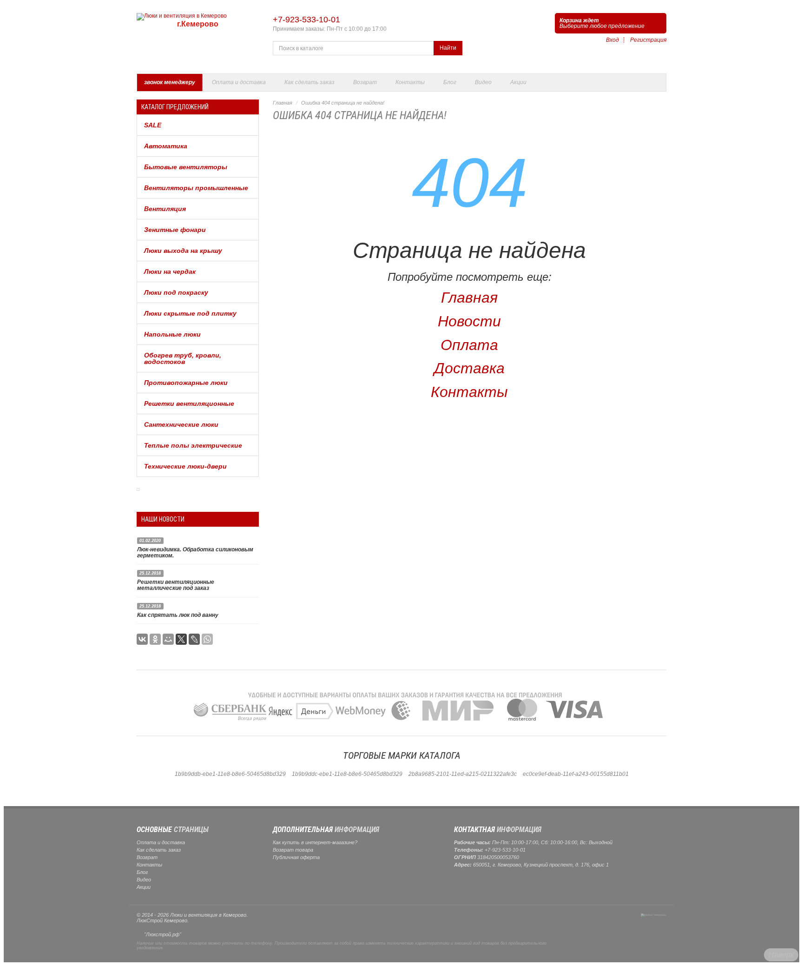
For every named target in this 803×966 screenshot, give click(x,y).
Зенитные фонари (175, 229)
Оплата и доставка (239, 82)
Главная (282, 103)
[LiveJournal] (194, 639)
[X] (181, 639)
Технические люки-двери (185, 466)
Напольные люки (172, 334)
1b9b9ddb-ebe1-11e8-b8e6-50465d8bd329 (230, 774)
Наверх (781, 955)
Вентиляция (165, 208)
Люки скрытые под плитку (190, 313)
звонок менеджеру (169, 82)
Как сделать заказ (309, 82)
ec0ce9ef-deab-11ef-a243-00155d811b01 (576, 774)
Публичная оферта (296, 857)
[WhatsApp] (207, 639)
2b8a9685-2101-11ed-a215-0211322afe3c (462, 774)
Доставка (469, 368)
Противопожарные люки (186, 382)
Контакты (410, 82)
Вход (612, 40)
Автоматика (165, 146)
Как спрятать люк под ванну (177, 615)
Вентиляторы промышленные (196, 188)
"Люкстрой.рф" (162, 934)
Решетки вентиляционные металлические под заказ (175, 585)
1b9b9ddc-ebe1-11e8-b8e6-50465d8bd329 (347, 774)
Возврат (365, 82)
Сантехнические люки (181, 424)
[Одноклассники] (155, 639)
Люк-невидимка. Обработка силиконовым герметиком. (195, 552)
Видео (483, 82)
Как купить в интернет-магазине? (315, 842)
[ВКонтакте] (142, 639)
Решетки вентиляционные (189, 403)
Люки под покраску (176, 292)
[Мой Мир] (168, 639)
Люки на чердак (170, 271)
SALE (152, 125)
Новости (469, 321)
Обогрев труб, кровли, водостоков (182, 358)
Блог (449, 82)
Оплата (469, 345)
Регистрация (648, 40)
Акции (518, 82)
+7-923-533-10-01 (306, 19)
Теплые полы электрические (193, 445)
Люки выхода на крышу (183, 250)
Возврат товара (293, 850)
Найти (448, 48)
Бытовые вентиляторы (185, 167)
